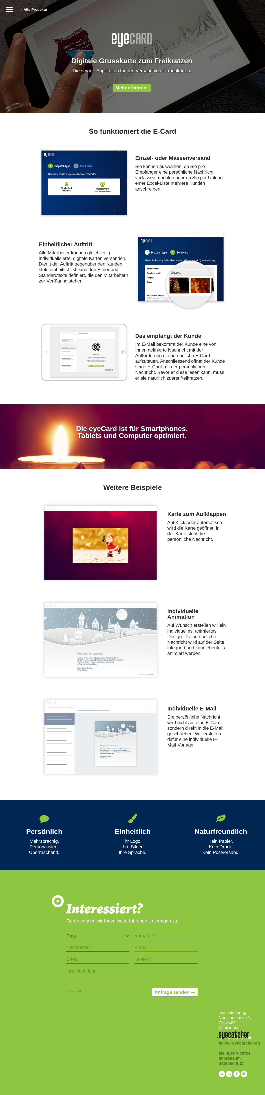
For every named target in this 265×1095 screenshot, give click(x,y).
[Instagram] (244, 1075)
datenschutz (231, 1063)
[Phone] (222, 1075)
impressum (230, 1058)
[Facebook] (237, 1075)
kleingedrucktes (234, 1053)
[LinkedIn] (229, 1075)
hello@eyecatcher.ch (239, 1043)
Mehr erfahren (130, 87)
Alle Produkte (35, 10)
